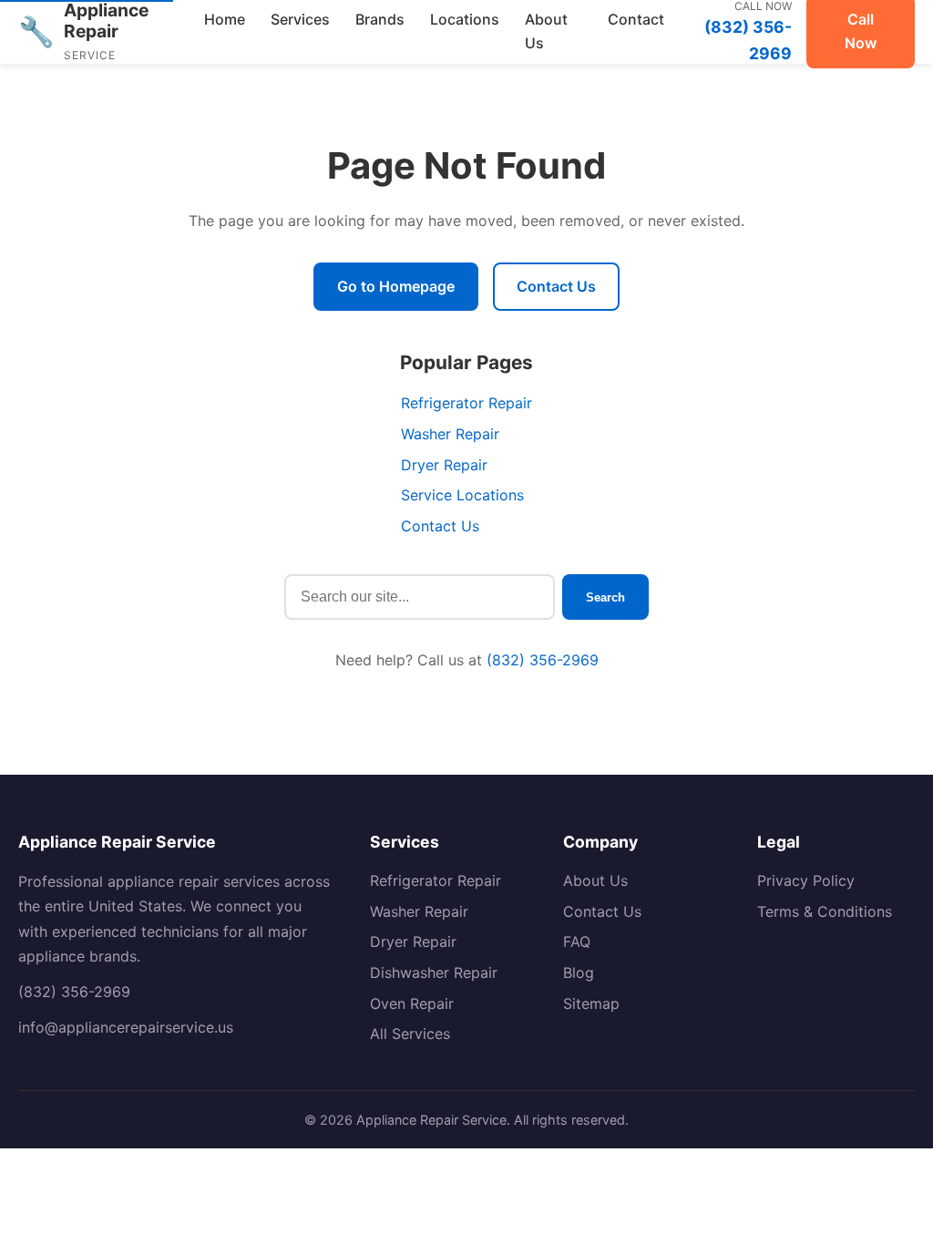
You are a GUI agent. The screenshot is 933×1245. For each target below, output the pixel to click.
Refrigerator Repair (466, 403)
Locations (464, 19)
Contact (636, 19)
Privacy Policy (806, 880)
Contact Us (556, 286)
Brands (380, 19)
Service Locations (462, 495)
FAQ (576, 941)
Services (300, 19)
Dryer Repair (444, 465)
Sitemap (591, 1003)
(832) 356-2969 (543, 660)
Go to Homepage (396, 286)
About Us (546, 31)
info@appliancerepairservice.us (125, 1027)
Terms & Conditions (824, 911)
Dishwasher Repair (433, 972)
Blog (578, 972)
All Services (410, 1033)
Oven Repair (412, 1003)
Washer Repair (450, 434)
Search (605, 597)
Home (224, 19)
